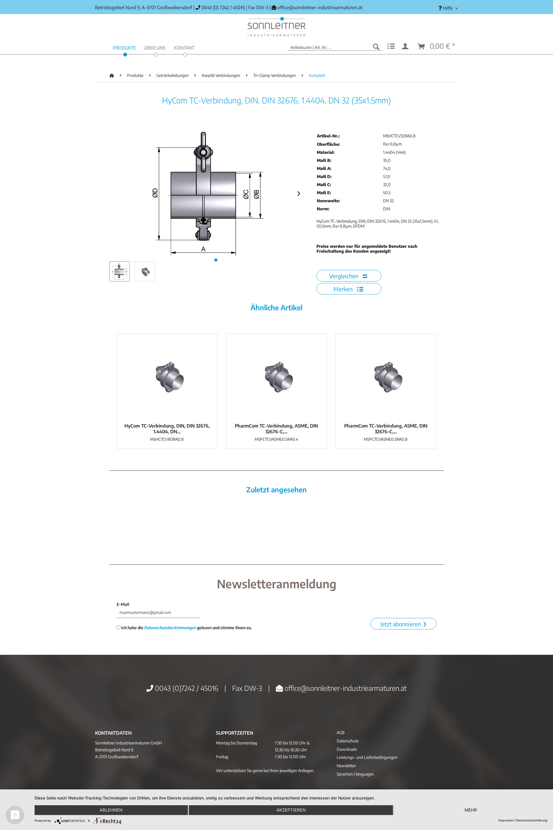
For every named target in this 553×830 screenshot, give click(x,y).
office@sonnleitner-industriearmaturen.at (319, 7)
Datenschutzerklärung (531, 820)
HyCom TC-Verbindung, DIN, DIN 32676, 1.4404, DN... (167, 428)
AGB (340, 732)
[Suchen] (376, 46)
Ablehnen (111, 810)
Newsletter (346, 765)
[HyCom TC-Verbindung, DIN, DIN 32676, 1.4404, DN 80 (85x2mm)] (167, 377)
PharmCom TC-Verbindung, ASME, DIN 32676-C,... (276, 428)
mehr (471, 810)
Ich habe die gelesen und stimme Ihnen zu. (186, 627)
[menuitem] (446, 8)
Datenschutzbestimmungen (170, 627)
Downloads (347, 749)
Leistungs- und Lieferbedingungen (367, 757)
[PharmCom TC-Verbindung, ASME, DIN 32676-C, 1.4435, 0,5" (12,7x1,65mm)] (276, 377)
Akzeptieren (291, 810)
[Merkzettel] (391, 46)
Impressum (506, 820)
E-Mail (123, 604)
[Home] (276, 26)
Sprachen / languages (355, 774)
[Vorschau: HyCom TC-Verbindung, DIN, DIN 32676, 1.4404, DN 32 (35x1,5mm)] (119, 271)
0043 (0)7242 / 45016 (185, 688)
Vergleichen (344, 275)
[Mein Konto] (406, 46)
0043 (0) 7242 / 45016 (222, 7)
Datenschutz (348, 740)
